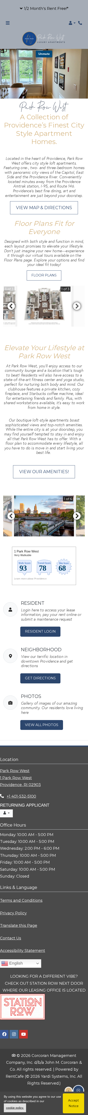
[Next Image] (77, 306)
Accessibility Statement (22, 950)
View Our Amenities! (44, 471)
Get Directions (40, 678)
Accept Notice (73, 1103)
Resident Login (42, 631)
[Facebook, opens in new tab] (4, 1034)
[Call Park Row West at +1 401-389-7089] (80, 23)
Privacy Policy (13, 913)
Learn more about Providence (30, 578)
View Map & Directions (44, 207)
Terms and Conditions (21, 900)
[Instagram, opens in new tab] (14, 1034)
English (15, 963)
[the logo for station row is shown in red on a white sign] (22, 1006)
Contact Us (10, 938)
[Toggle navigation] (7, 23)
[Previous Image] (11, 306)
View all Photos (41, 725)
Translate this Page (18, 925)
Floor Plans (44, 275)
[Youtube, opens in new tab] (23, 1034)
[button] (44, 8)
